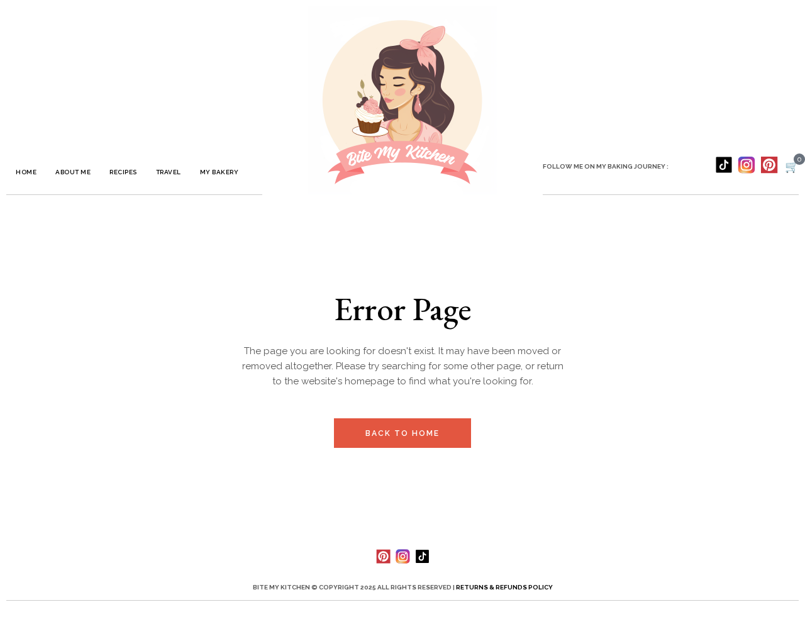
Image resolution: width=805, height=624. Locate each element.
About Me (73, 172)
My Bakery (219, 172)
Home (26, 172)
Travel (168, 172)
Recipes (123, 172)
